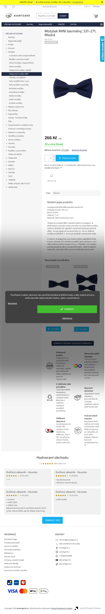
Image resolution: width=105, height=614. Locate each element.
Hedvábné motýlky (16, 92)
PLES (10, 176)
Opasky (11, 143)
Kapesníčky (13, 114)
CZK (86, 6)
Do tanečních (78, 2)
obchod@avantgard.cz (68, 540)
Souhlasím (69, 309)
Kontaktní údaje (50, 7)
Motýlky (11, 52)
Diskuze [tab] (56, 193)
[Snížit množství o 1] (54, 159)
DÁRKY (11, 165)
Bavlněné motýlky (16, 88)
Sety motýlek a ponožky (19, 85)
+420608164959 (65, 556)
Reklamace (8, 553)
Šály (10, 121)
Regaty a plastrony (16, 106)
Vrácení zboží (9, 556)
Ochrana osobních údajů (14, 560)
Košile (10, 44)
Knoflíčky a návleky (16, 136)
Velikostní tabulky (11, 563)
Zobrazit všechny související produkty (73, 343)
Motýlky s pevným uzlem (19, 59)
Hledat (63, 16)
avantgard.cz (64, 547)
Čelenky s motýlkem (17, 77)
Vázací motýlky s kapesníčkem (21, 63)
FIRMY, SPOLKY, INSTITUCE (19, 183)
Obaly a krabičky (15, 154)
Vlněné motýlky (15, 96)
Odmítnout (67, 318)
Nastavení (12, 303)
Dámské (11, 161)
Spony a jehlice (14, 139)
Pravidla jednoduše (12, 542)
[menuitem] (13, 24)
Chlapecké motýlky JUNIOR (20, 70)
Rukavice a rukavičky (16, 132)
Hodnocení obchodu (52, 457)
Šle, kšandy (13, 110)
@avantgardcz (65, 560)
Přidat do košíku (69, 158)
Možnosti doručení (79, 150)
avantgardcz (64, 552)
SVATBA (11, 172)
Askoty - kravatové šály (17, 117)
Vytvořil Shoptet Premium (90, 608)
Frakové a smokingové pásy (19, 128)
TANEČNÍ (11, 180)
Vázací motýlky (15, 66)
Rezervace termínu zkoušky (15, 570)
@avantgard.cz (65, 564)
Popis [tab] (48, 193)
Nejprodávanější (15, 41)
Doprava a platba (11, 546)
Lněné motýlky (15, 99)
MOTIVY (11, 169)
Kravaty (11, 48)
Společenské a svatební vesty (20, 125)
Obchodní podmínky (12, 549)
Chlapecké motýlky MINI (18, 74)
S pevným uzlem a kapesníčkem (22, 55)
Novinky (11, 37)
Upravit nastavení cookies (61, 608)
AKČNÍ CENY (13, 187)
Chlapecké (12, 158)
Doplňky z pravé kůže (17, 150)
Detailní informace (52, 168)
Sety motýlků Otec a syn (19, 81)
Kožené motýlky (15, 103)
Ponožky (11, 147)
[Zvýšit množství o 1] (54, 156)
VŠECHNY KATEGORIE (14, 33)
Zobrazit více (52, 520)
